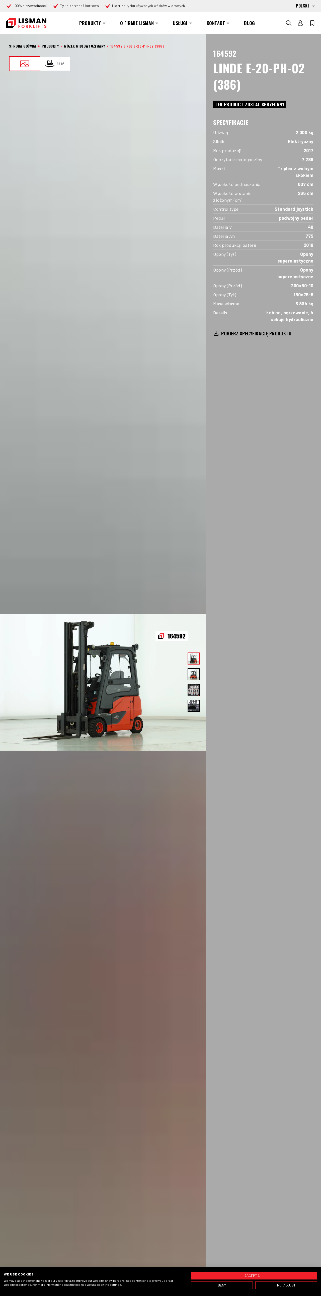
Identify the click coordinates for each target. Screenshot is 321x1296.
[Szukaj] (288, 23)
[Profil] (300, 23)
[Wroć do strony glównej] (26, 23)
